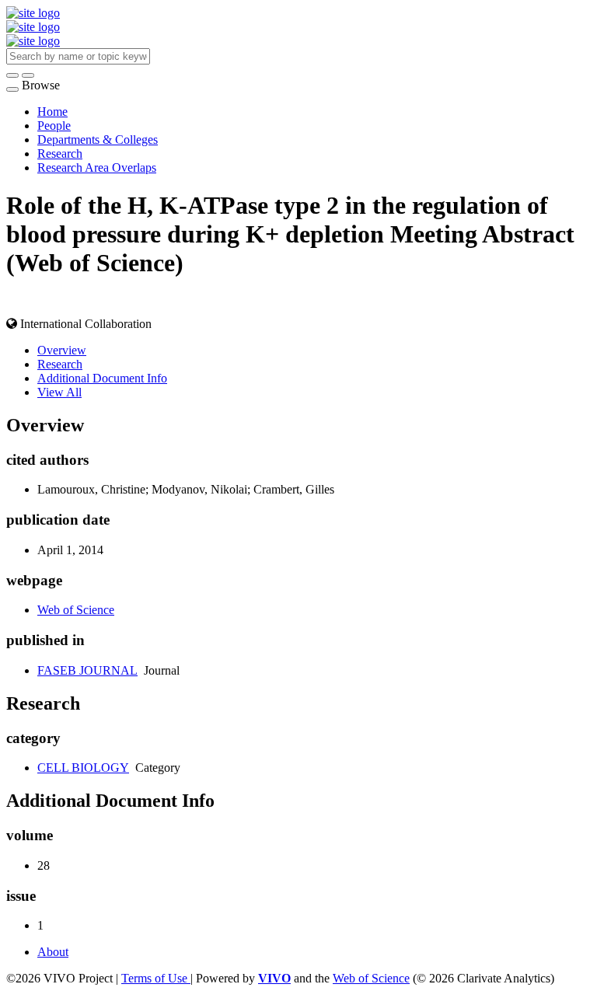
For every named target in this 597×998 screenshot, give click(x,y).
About (52, 951)
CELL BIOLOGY (83, 767)
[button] (12, 75)
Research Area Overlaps (96, 167)
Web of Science (75, 609)
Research (59, 153)
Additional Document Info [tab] (102, 378)
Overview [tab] (61, 350)
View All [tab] (59, 392)
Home (52, 111)
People (54, 125)
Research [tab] (59, 364)
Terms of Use (155, 978)
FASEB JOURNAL (87, 670)
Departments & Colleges (97, 139)
